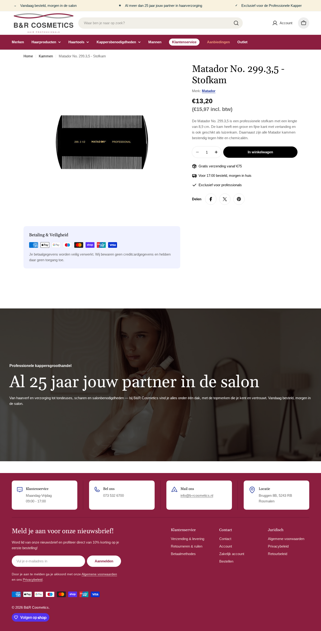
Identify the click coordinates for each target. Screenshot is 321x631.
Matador (208, 91)
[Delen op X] (225, 199)
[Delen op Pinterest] (239, 199)
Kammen (46, 56)
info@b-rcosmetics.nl (196, 495)
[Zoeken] (236, 23)
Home (28, 56)
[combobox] (160, 23)
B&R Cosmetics (36, 607)
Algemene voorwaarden (99, 574)
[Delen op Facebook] (210, 199)
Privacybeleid (33, 579)
